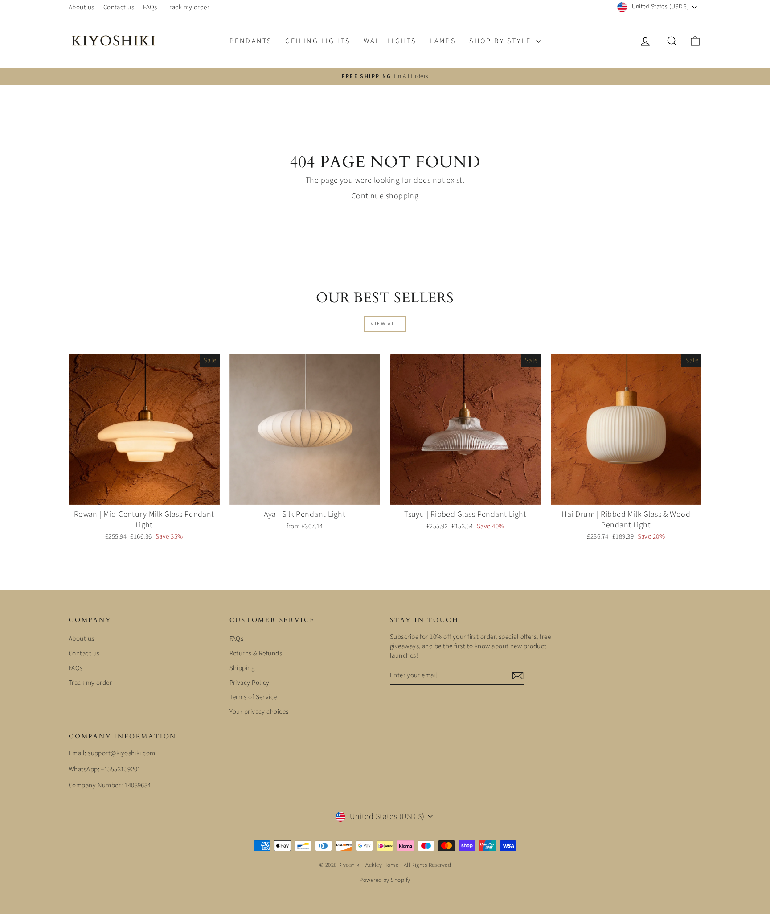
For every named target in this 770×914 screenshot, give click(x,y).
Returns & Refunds (256, 653)
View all (385, 324)
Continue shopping (385, 196)
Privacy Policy (249, 683)
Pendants (250, 41)
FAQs (150, 7)
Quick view (144, 495)
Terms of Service (253, 697)
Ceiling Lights (317, 41)
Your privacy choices (259, 711)
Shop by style (501, 41)
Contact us (119, 7)
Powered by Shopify (385, 880)
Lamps (443, 41)
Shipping (242, 668)
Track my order (187, 7)
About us (81, 7)
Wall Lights (390, 41)
